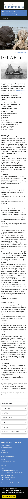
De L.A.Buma (6, 413)
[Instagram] (21, 13)
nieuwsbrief (15, 483)
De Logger (5, 427)
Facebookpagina (20, 90)
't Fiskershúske (6, 408)
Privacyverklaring (5, 479)
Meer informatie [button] (20, 492)
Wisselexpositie (7, 404)
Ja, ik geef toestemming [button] (9, 496)
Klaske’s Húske (7, 418)
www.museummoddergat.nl (8, 461)
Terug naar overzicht (21, 52)
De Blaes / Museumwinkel (10, 432)
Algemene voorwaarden (7, 475)
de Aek (4, 422)
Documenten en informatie (8, 477)
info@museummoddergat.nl (9, 15)
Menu (7, 18)
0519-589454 (12, 13)
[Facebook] (20, 13)
